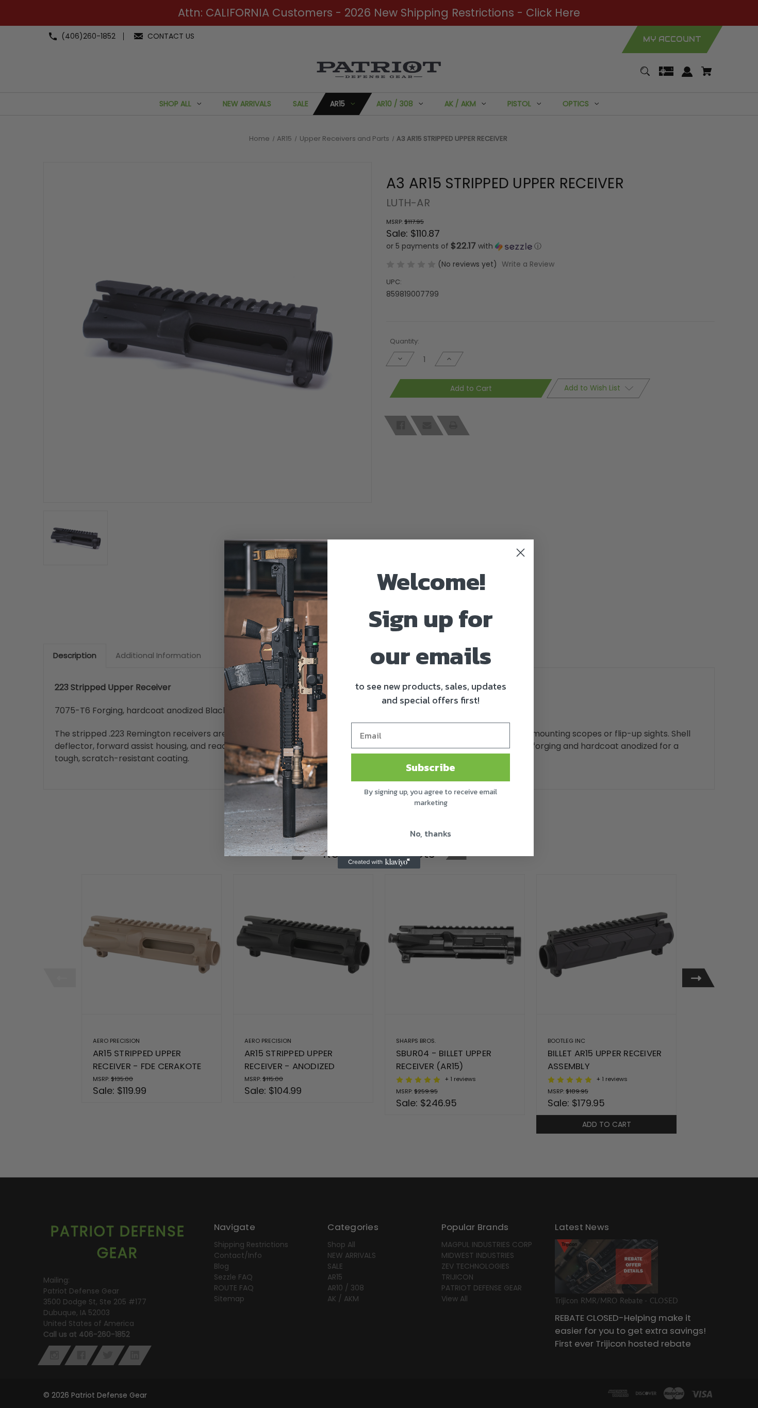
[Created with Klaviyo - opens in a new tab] (379, 862)
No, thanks (430, 833)
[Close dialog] (521, 553)
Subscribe (430, 767)
